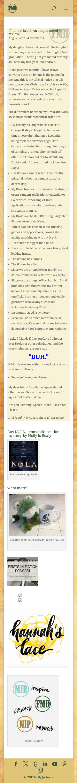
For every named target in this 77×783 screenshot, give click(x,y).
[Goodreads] (36, 764)
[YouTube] (54, 764)
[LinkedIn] (45, 764)
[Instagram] (40, 770)
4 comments (35, 38)
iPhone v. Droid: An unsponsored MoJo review (37, 32)
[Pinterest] (64, 764)
